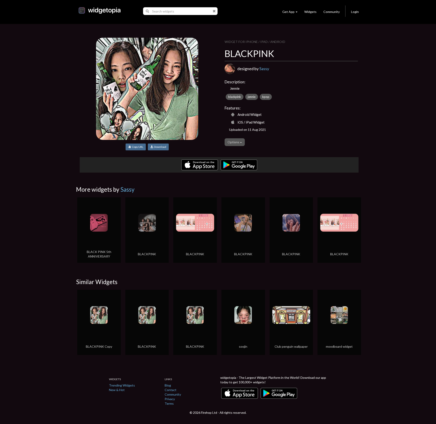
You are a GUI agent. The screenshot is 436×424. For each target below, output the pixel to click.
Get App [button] (288, 12)
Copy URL (137, 147)
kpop (265, 97)
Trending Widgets (122, 385)
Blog (168, 385)
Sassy (264, 68)
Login (355, 12)
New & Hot (117, 390)
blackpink (234, 97)
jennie (251, 97)
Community (331, 12)
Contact (170, 390)
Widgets (310, 12)
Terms (169, 403)
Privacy (170, 399)
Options (234, 142)
